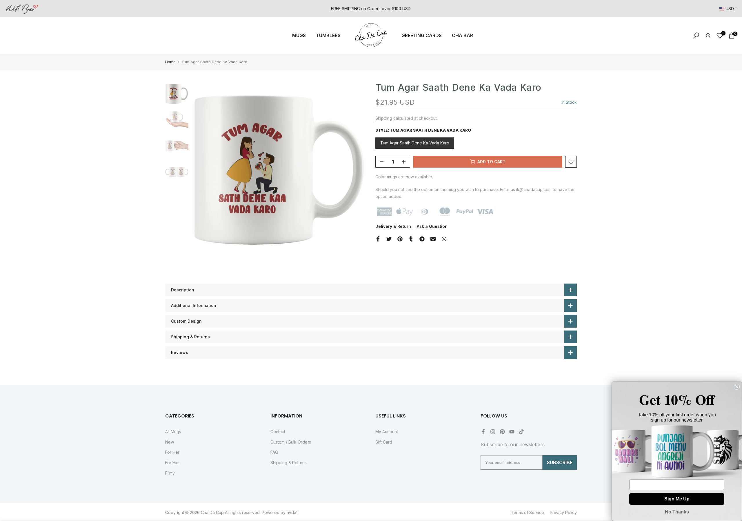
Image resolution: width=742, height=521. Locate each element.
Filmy (170, 473)
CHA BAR (462, 35)
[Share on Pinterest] (400, 238)
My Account (386, 431)
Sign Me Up (677, 498)
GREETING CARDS (421, 35)
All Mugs (173, 431)
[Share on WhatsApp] (444, 238)
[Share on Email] (433, 238)
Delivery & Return (393, 226)
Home (170, 61)
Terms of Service (527, 512)
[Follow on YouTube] (511, 431)
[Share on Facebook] (378, 238)
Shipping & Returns (288, 462)
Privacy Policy (563, 512)
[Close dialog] (737, 387)
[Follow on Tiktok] (521, 431)
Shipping (383, 118)
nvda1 (292, 512)
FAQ (274, 452)
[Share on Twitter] (389, 238)
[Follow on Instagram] (492, 431)
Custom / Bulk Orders (290, 442)
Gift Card (383, 442)
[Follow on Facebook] (483, 431)
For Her (172, 452)
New (169, 442)
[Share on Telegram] (422, 238)
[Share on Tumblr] (411, 238)
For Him (172, 462)
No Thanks (677, 511)
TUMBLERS (328, 35)
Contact (277, 431)
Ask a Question (432, 226)
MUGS (299, 35)
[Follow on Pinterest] (502, 431)
